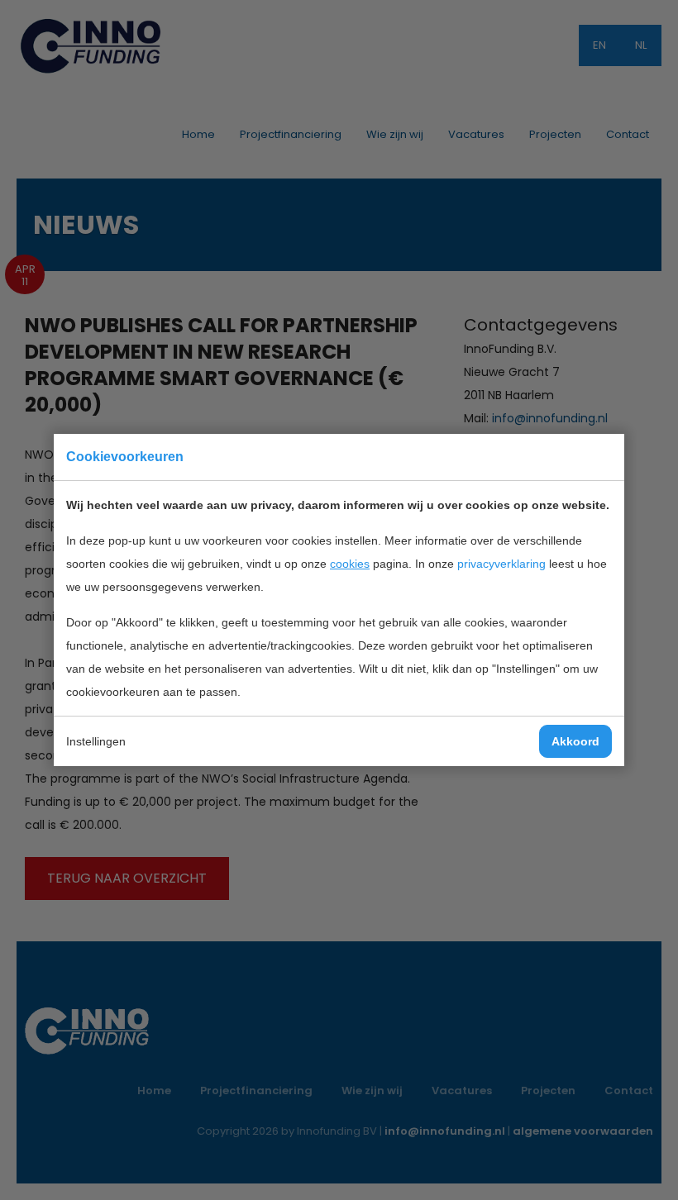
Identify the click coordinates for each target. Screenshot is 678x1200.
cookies (350, 563)
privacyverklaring (501, 563)
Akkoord (575, 741)
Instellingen (96, 741)
